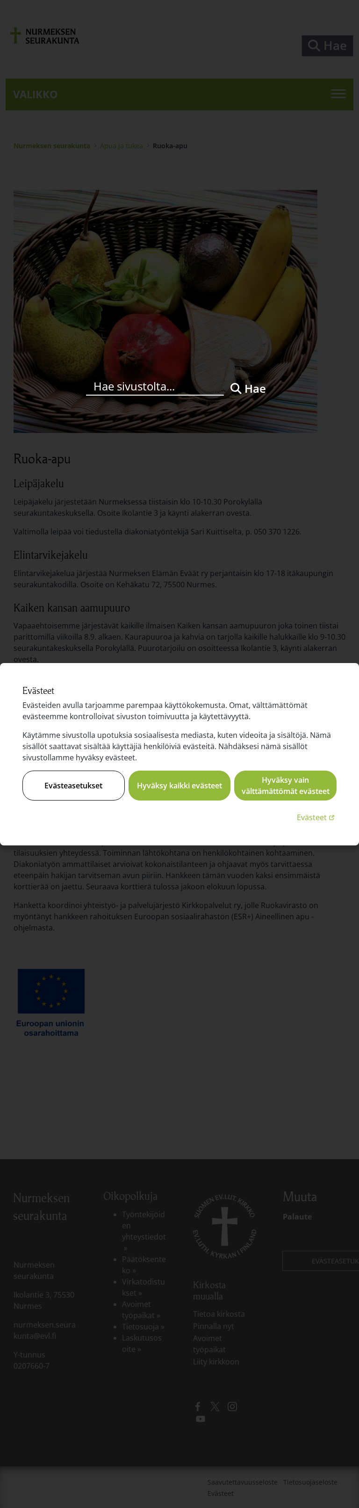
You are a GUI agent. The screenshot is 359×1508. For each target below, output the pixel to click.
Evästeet (317, 817)
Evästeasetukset (73, 785)
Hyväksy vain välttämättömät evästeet (286, 785)
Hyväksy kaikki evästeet (179, 785)
